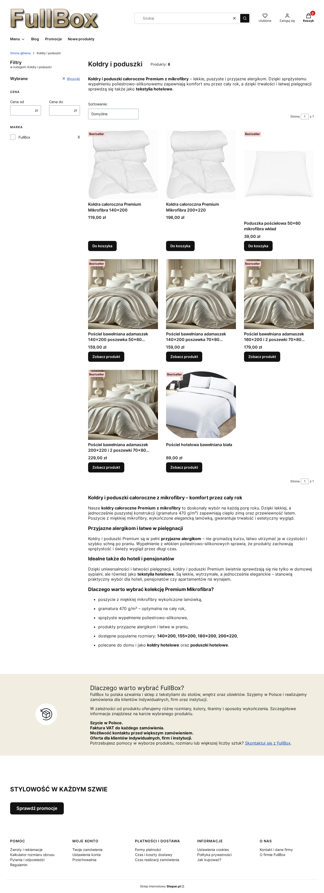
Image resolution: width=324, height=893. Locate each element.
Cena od (17, 102)
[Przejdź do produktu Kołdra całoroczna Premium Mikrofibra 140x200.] (123, 164)
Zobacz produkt (106, 356)
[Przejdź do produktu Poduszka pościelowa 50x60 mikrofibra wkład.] (279, 173)
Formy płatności (148, 849)
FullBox (24, 137)
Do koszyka (102, 246)
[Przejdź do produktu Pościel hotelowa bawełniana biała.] (201, 405)
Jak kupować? (209, 860)
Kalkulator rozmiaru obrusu (32, 854)
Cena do (56, 102)
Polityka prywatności (214, 854)
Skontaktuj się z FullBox (268, 743)
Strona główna (20, 53)
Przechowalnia (84, 860)
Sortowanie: (98, 104)
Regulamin (18, 865)
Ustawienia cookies (213, 849)
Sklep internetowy (160, 886)
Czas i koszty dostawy (153, 854)
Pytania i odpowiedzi (27, 860)
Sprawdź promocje (36, 808)
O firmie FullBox (273, 854)
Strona (295, 116)
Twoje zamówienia (87, 849)
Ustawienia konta (86, 854)
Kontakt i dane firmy (276, 849)
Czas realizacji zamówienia (157, 860)
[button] (244, 18)
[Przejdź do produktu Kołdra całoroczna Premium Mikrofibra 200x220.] (201, 164)
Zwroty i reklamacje (26, 849)
